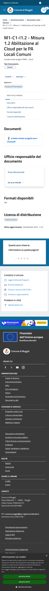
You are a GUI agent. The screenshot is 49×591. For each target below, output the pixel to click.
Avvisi (7, 470)
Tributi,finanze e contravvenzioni (18, 441)
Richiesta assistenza (13, 538)
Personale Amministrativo (15, 396)
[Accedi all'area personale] (40, 3)
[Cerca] (44, 10)
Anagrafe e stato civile (14, 411)
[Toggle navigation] (4, 10)
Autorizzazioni (10, 452)
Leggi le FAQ (10, 534)
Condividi (8, 76)
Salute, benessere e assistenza (17, 448)
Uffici (7, 385)
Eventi (7, 484)
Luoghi (7, 481)
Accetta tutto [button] (24, 577)
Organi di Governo (12, 378)
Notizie (8, 463)
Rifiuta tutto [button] (24, 582)
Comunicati (9, 467)
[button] (24, 587)
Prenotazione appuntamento (16, 527)
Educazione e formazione (14, 433)
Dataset (6, 22)
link (3, 572)
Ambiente (9, 444)
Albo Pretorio (10, 553)
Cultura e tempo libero (14, 415)
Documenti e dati (33, 19)
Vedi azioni (20, 76)
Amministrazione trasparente (16, 549)
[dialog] (24, 572)
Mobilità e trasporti (12, 422)
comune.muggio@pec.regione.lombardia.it (22, 514)
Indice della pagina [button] (14, 95)
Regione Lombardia (10, 2)
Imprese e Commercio (13, 418)
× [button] (46, 556)
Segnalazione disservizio (14, 531)
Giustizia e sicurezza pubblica (16, 437)
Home (5, 19)
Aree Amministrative (13, 381)
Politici (7, 392)
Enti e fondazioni (11, 389)
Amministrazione (17, 19)
